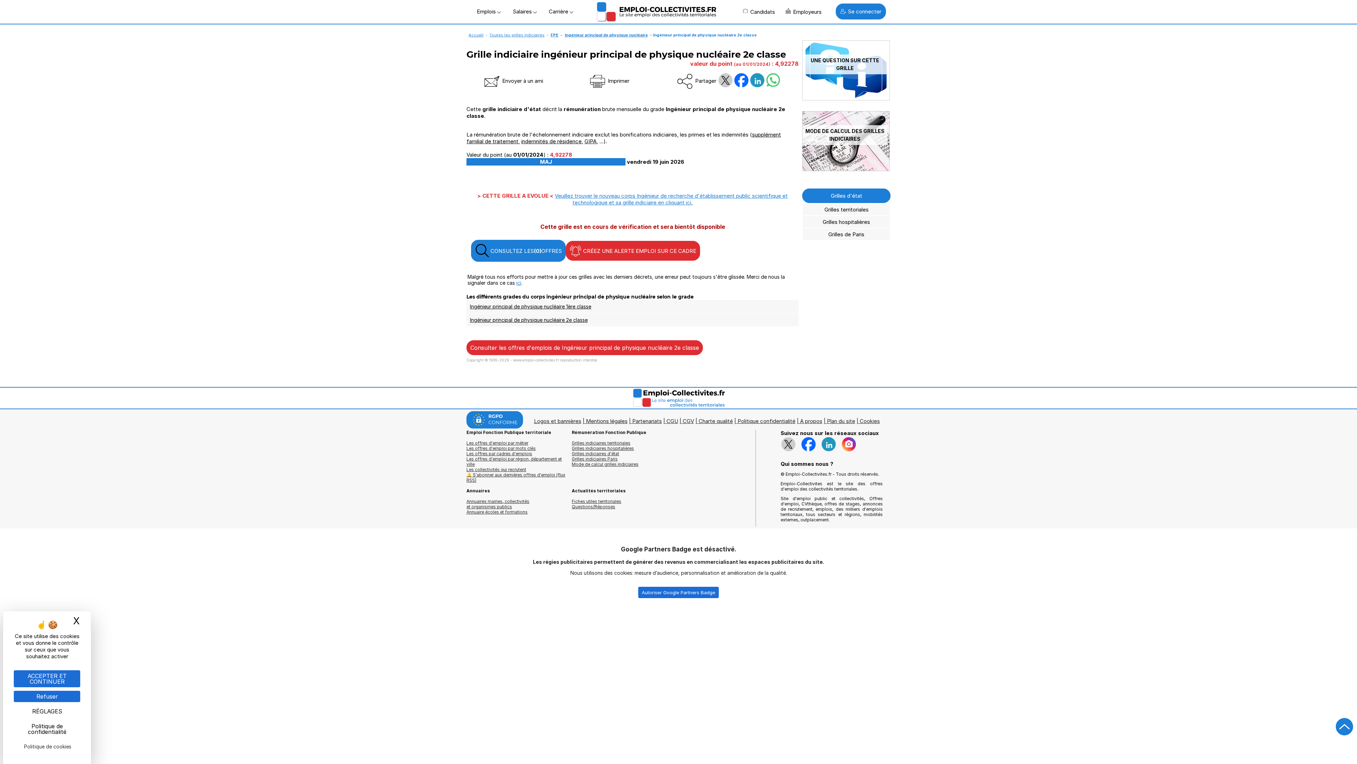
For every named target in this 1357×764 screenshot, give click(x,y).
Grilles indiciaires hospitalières (603, 448)
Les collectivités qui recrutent (496, 469)
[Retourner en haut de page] (1344, 727)
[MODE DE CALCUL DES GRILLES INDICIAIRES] (846, 169)
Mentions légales (607, 421)
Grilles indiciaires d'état (595, 453)
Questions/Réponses (593, 506)
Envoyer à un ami (522, 80)
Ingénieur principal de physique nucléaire (606, 35)
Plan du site (841, 421)
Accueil (476, 35)
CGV (688, 421)
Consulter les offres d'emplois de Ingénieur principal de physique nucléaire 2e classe (584, 347)
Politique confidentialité (766, 421)
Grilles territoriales (846, 209)
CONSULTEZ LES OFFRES (525, 251)
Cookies (870, 421)
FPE (554, 35)
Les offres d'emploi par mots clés (501, 448)
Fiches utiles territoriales (596, 501)
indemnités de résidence (551, 141)
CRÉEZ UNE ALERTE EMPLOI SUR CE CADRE (639, 251)
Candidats (762, 11)
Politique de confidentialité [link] (47, 729)
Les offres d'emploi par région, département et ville (514, 461)
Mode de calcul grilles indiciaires (605, 464)
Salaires (523, 11)
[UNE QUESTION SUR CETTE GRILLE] (846, 98)
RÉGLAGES (47, 711)
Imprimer (617, 80)
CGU (672, 421)
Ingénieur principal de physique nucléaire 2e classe (529, 320)
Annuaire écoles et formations (497, 512)
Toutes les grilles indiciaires (517, 35)
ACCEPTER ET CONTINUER (47, 678)
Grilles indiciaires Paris (595, 459)
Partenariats (647, 421)
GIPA (590, 141)
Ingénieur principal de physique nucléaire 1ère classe (530, 306)
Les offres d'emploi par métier (497, 443)
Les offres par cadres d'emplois (499, 453)
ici (518, 283)
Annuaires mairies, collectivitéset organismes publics (497, 504)
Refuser (47, 696)
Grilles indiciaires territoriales (601, 443)
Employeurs (807, 11)
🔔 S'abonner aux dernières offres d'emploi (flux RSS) (515, 477)
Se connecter (864, 11)
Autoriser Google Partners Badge (678, 592)
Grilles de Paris (846, 234)
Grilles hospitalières (846, 222)
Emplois (487, 11)
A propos (811, 421)
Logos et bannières (557, 421)
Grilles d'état (846, 195)
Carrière (559, 11)
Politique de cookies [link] (47, 746)
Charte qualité (716, 421)
